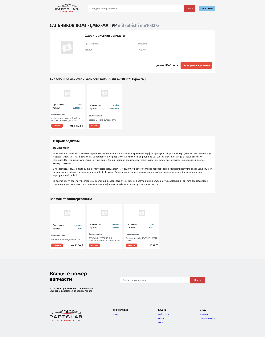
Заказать (57, 126)
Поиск (190, 8)
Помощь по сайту (207, 318)
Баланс (161, 318)
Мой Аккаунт (163, 314)
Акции (115, 314)
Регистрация (207, 8)
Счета (160, 322)
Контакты (204, 314)
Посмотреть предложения (196, 65)
